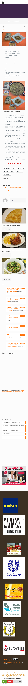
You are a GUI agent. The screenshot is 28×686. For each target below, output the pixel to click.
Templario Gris (11, 307)
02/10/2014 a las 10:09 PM (12, 317)
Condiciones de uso (7, 659)
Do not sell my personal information (13, 678)
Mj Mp (8, 298)
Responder (22, 288)
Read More (4, 683)
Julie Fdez (9, 334)
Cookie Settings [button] (17, 681)
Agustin (13, 200)
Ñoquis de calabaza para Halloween (10, 437)
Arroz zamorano (8, 192)
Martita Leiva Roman (12, 316)
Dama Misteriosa (11, 326)
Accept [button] (4, 681)
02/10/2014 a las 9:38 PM (12, 336)
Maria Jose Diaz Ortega (13, 288)
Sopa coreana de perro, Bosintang (9, 275)
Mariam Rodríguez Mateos (13, 343)
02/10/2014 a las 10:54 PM (12, 299)
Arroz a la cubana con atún (11, 190)
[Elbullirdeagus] (3, 2)
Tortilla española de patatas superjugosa (11, 225)
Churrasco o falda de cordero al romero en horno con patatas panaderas (13, 426)
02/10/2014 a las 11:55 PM (12, 289)
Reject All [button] (10, 681)
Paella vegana (8, 195)
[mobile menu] (26, 2)
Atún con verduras (7, 433)
